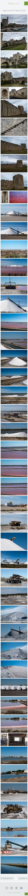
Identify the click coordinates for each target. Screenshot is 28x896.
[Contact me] (21, 888)
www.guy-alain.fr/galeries (15, 892)
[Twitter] (11, 888)
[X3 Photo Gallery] (16, 888)
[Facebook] (7, 888)
